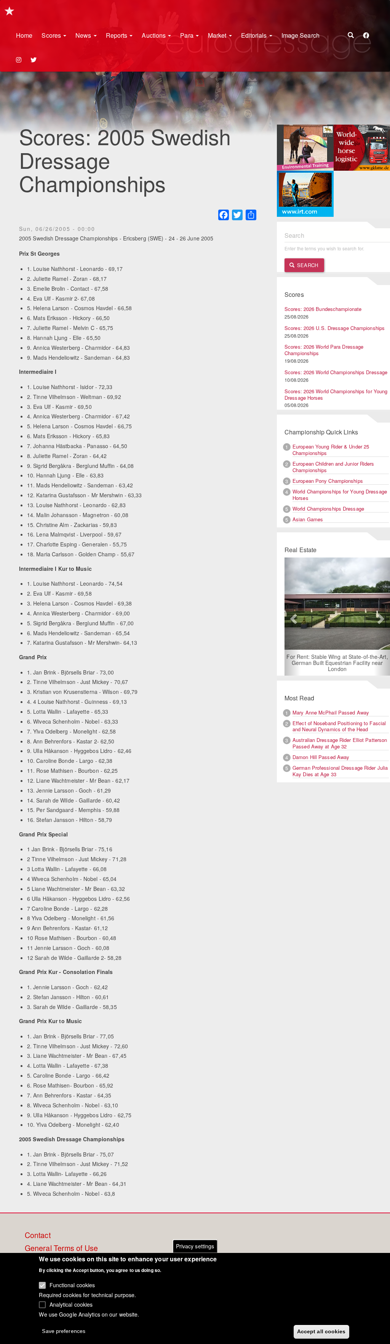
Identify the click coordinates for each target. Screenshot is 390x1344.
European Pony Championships (327, 480)
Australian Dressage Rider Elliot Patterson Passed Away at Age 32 (339, 743)
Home (24, 35)
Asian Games (307, 519)
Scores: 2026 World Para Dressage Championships (324, 350)
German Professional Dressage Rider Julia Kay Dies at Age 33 (340, 771)
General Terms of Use (61, 1248)
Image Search (300, 35)
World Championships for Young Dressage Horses (339, 494)
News (84, 35)
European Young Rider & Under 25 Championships (330, 450)
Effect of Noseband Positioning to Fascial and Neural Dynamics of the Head (339, 726)
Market (218, 35)
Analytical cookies (71, 1304)
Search (307, 265)
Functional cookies (72, 1285)
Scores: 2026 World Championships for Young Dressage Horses (336, 394)
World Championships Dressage (328, 508)
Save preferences (63, 1331)
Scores (52, 35)
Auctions (154, 35)
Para (187, 35)
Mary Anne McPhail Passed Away (330, 712)
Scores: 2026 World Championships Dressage (336, 372)
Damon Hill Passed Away (320, 757)
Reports (117, 35)
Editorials (255, 35)
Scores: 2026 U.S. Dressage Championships (335, 328)
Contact (38, 1235)
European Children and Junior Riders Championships (333, 467)
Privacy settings (195, 1246)
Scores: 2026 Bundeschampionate (323, 308)
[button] (292, 616)
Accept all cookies (321, 1331)
